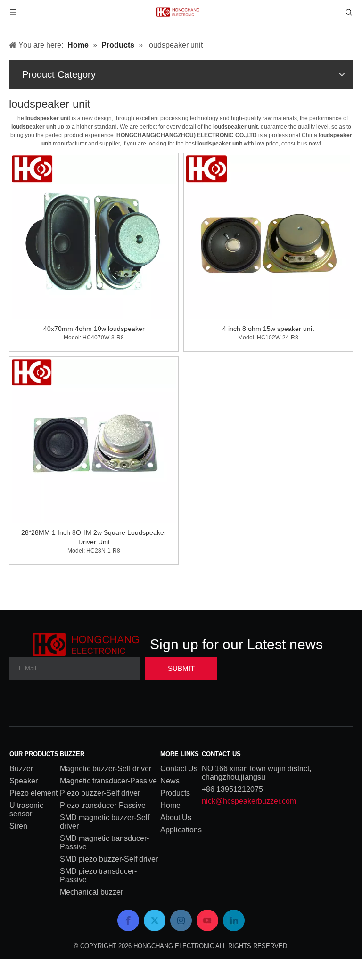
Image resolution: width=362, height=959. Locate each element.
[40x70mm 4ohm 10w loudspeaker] (94, 237)
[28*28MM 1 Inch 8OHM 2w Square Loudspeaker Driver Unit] (94, 440)
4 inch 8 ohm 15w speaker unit (268, 328)
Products (175, 793)
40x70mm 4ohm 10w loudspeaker (94, 328)
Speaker (23, 781)
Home (170, 805)
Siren (18, 826)
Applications (181, 830)
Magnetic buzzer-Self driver (105, 769)
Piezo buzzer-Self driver (100, 793)
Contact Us (178, 769)
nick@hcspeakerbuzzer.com (249, 801)
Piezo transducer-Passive (103, 805)
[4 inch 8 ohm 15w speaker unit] (268, 237)
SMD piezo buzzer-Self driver (109, 859)
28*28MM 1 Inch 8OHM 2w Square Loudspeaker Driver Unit (93, 537)
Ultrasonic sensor (26, 809)
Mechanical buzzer (91, 892)
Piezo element (33, 793)
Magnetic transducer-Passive (108, 781)
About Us (175, 818)
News (170, 781)
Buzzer (21, 769)
